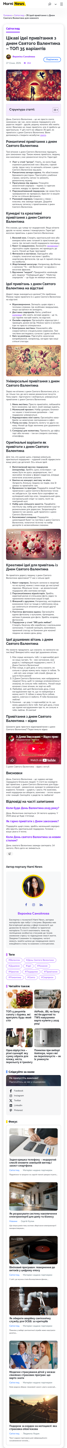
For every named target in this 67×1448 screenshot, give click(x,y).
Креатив (14, 971)
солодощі (17, 314)
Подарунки (32, 971)
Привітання (51, 971)
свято (43, 135)
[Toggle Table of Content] (54, 110)
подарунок (52, 245)
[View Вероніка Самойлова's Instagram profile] (33, 905)
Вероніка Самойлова (33, 913)
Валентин (15, 960)
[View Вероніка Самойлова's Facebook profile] (26, 905)
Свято (32, 977)
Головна (7, 15)
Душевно (15, 965)
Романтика (15, 977)
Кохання (43, 965)
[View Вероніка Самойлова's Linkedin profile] (41, 905)
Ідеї (29, 965)
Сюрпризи (48, 977)
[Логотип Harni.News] (14, 5)
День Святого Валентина (41, 960)
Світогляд (19, 15)
